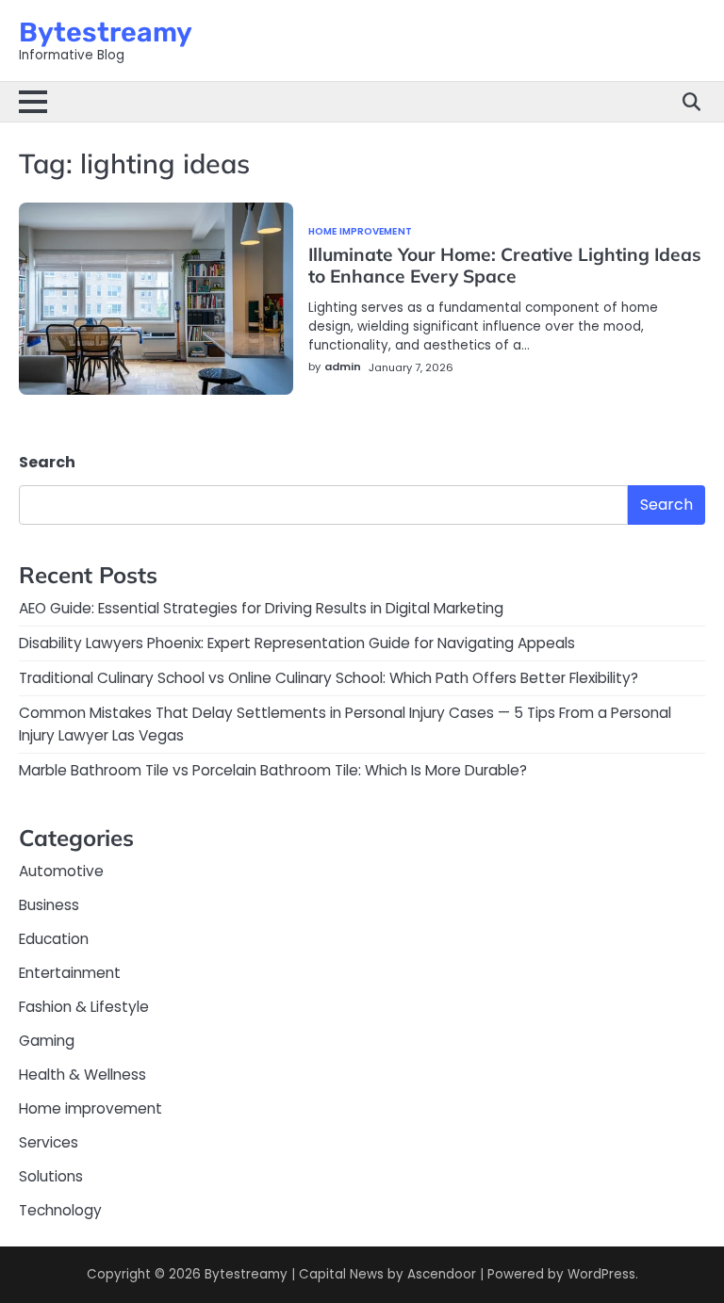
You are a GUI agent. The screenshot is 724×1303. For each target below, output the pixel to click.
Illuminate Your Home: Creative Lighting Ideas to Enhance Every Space (504, 265)
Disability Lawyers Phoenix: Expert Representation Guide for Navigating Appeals (297, 643)
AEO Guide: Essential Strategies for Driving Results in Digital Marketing (261, 608)
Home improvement (360, 231)
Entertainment (70, 973)
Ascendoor (441, 1274)
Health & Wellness (82, 1074)
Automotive (61, 871)
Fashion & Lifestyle (84, 1007)
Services (48, 1142)
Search (47, 462)
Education (54, 939)
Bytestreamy (105, 32)
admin (342, 366)
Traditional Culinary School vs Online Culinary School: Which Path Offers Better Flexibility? (328, 678)
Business (49, 905)
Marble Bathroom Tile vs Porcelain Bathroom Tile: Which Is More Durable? (273, 770)
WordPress (601, 1274)
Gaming (46, 1041)
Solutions (51, 1176)
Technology (60, 1210)
